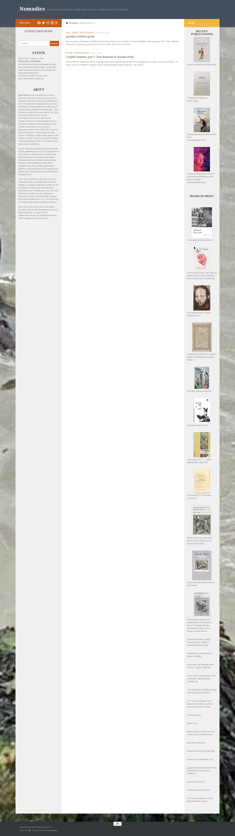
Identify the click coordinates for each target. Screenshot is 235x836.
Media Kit (40, 79)
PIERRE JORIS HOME (39, 31)
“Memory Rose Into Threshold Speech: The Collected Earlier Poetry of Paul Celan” (199, 541)
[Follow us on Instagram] (47, 22)
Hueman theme (52, 830)
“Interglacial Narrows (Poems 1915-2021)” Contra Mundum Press (202, 137)
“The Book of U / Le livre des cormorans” (199, 496)
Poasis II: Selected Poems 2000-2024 (201, 65)
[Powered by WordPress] (30, 830)
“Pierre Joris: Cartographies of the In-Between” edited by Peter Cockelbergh (201, 679)
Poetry (75, 33)
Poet (68, 33)
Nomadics (32, 9)
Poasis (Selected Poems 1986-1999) (201, 751)
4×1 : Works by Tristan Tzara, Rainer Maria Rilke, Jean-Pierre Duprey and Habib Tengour (200, 704)
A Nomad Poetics (194, 715)
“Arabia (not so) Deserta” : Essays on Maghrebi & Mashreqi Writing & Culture (202, 357)
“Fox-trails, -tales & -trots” (197, 425)
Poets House (23, 76)
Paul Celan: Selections (196, 743)
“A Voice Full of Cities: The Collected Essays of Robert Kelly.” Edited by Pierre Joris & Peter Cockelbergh (202, 276)
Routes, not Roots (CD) (196, 782)
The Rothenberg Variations (198, 790)
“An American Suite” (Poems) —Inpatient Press (200, 314)
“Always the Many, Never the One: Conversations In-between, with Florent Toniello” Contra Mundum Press (201, 178)
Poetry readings (81, 53)
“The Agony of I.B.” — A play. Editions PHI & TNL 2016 (199, 461)
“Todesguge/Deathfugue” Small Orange (197, 99)
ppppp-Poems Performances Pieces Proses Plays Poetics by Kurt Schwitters (202, 770)
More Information (26, 79)
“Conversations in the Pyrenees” (200, 240)
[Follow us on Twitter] (43, 22)
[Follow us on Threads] (56, 22)
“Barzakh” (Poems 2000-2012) (199, 391)
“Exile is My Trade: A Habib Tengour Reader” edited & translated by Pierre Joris (198, 642)
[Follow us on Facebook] (39, 22)
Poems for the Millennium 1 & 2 (200, 759)
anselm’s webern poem (80, 36)
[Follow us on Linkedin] (52, 22)
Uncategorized (87, 33)
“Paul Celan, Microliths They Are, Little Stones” (200, 583)
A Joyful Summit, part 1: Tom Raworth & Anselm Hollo (100, 57)
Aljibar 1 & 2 (192, 723)
